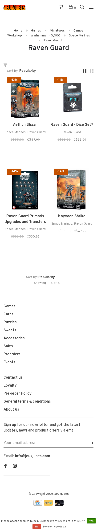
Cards (8, 314)
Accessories (14, 338)
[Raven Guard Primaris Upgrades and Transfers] (25, 191)
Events (9, 362)
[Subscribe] (87, 443)
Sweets (10, 330)
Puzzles (10, 322)
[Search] (82, 8)
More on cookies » (54, 527)
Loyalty (10, 385)
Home (18, 31)
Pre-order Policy (18, 393)
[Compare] (62, 8)
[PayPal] (49, 504)
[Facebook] (5, 466)
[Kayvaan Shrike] (71, 191)
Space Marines (79, 36)
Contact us (13, 377)
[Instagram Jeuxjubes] (15, 466)
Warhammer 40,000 (45, 36)
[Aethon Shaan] (25, 99)
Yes (91, 521)
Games (36, 31)
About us (11, 409)
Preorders (12, 354)
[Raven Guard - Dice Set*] (71, 99)
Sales (8, 346)
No (37, 527)
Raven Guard (52, 41)
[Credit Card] (38, 504)
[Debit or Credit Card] (59, 504)
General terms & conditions (27, 401)
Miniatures (57, 31)
